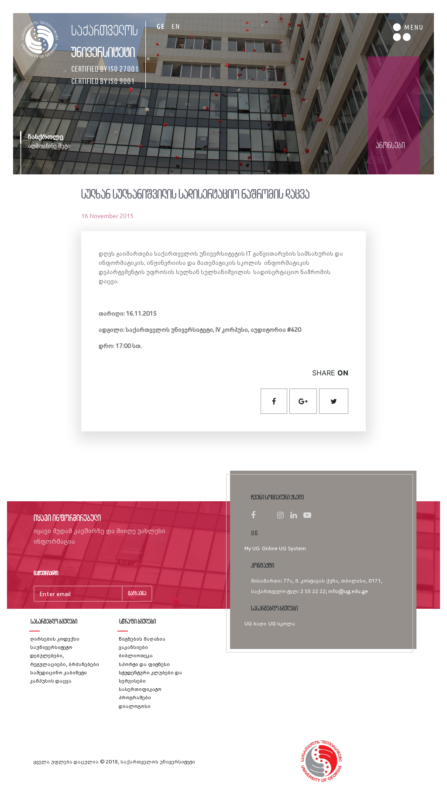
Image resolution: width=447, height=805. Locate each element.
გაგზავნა (137, 593)
